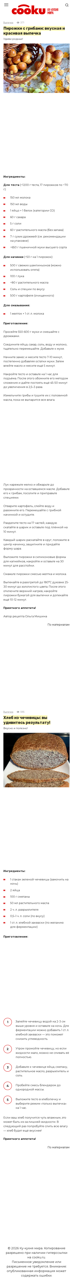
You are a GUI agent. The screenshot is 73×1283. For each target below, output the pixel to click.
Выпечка (8, 22)
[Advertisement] (36, 134)
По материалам (59, 624)
